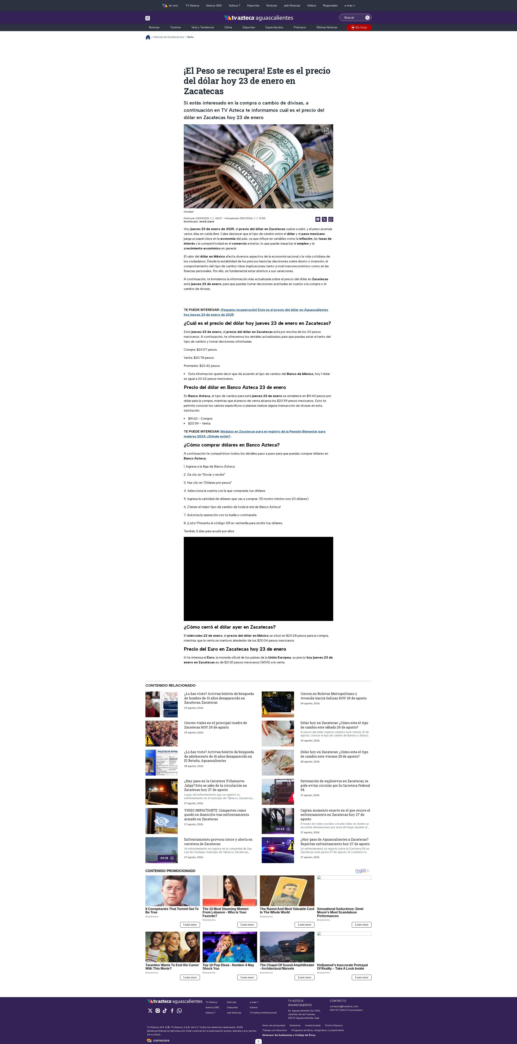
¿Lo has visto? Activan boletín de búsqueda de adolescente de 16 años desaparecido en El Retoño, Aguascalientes (219, 756)
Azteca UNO (214, 5)
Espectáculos (274, 27)
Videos (311, 5)
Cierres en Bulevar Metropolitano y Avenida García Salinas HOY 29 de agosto (334, 695)
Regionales (330, 5)
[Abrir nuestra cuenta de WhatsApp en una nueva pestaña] (179, 1010)
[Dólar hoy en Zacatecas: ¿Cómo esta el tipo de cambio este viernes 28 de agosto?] (278, 763)
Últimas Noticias (326, 27)
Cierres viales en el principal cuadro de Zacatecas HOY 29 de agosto (215, 725)
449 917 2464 (338, 1010)
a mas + (350, 5)
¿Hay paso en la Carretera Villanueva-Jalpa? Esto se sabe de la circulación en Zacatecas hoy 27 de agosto (215, 785)
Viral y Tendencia (202, 27)
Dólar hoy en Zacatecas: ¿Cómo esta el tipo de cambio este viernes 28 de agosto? (334, 754)
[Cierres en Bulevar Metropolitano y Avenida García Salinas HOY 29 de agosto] (278, 704)
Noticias (272, 5)
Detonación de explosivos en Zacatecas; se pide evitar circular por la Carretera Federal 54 (335, 785)
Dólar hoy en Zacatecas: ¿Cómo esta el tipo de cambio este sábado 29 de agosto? (334, 725)
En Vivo (361, 27)
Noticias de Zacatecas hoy (169, 37)
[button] (258, 1041)
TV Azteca (192, 5)
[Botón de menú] (147, 18)
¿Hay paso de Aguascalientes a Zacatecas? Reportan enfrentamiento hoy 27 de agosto (335, 841)
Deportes (253, 5)
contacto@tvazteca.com (344, 1006)
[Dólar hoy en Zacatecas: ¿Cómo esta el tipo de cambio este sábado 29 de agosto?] (278, 733)
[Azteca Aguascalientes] (258, 18)
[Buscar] (367, 17)
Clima (228, 27)
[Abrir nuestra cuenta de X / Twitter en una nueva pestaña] (150, 1010)
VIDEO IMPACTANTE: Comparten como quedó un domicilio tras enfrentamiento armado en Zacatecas (216, 814)
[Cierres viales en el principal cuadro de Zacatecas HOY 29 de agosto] (161, 733)
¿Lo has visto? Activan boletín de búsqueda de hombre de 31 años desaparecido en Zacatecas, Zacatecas (219, 697)
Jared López (206, 221)
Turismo (175, 27)
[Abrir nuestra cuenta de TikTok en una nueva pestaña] (164, 1010)
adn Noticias (292, 5)
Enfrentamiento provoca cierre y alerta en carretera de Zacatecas (218, 841)
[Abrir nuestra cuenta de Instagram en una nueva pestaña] (157, 1010)
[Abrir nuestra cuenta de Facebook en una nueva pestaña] (172, 1010)
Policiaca (300, 27)
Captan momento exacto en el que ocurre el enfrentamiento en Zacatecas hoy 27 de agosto (335, 814)
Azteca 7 (234, 5)
